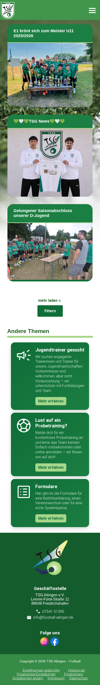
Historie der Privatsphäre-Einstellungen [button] (51, 672)
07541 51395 (53, 611)
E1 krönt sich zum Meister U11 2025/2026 (43, 33)
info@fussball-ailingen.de (53, 617)
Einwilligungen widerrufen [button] (41, 670)
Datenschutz (78, 678)
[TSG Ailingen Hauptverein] (50, 573)
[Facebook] (54, 642)
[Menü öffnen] (92, 10)
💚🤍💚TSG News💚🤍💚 (39, 121)
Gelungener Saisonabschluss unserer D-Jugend (42, 213)
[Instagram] (44, 642)
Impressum (56, 678)
